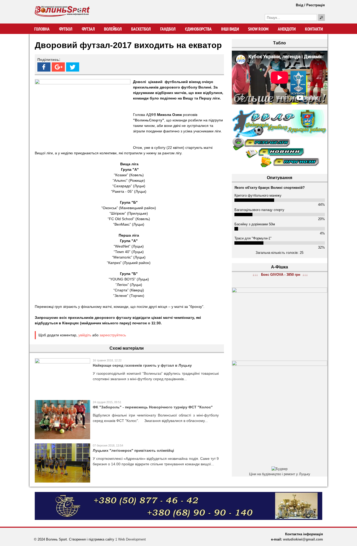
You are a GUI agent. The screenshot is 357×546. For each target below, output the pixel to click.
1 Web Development (130, 539)
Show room (258, 29)
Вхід (299, 5)
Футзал (88, 29)
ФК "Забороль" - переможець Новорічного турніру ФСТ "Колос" (153, 407)
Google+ (58, 67)
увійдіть (84, 335)
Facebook (43, 67)
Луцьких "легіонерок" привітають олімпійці (133, 450)
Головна (42, 29)
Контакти (314, 29)
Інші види (230, 29)
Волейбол (113, 29)
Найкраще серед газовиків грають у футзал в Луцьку (142, 365)
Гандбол (168, 29)
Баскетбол (141, 29)
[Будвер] (279, 469)
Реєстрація (315, 5)
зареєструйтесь (113, 335)
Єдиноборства (198, 29)
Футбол (65, 29)
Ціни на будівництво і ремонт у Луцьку (279, 474)
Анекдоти (287, 29)
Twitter (72, 67)
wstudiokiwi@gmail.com (303, 539)
